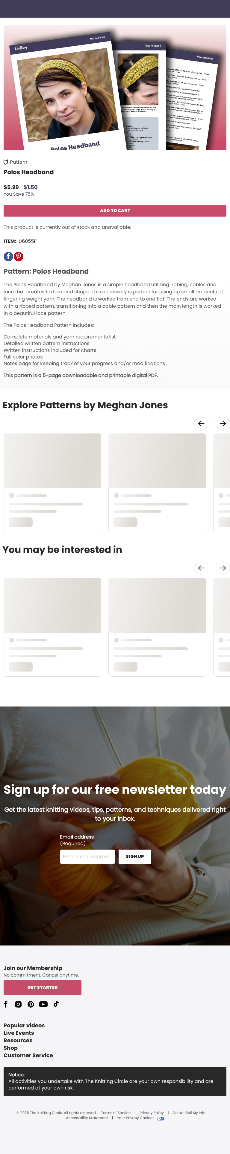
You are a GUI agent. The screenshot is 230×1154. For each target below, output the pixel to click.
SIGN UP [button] (135, 856)
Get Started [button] (42, 987)
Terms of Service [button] (116, 1113)
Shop (11, 1048)
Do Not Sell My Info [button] (189, 1113)
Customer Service (28, 1055)
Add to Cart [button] (115, 211)
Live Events (19, 1033)
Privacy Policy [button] (152, 1113)
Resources (18, 1040)
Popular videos (24, 1025)
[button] (8, 256)
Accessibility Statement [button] (87, 1118)
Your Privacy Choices (135, 1118)
